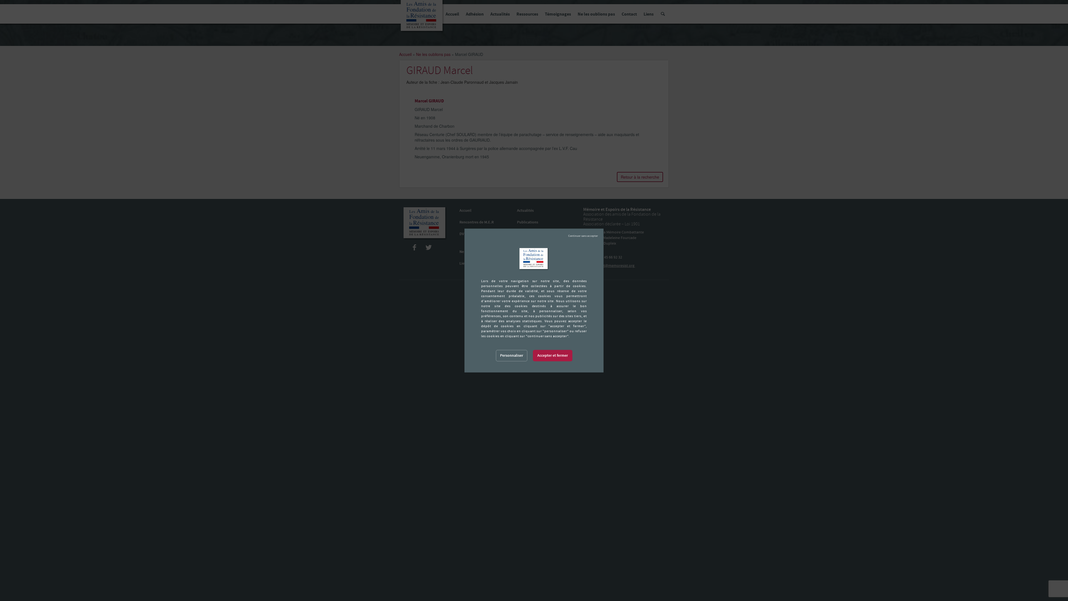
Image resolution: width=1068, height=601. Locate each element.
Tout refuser (583, 236)
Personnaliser (511, 355)
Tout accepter (552, 355)
